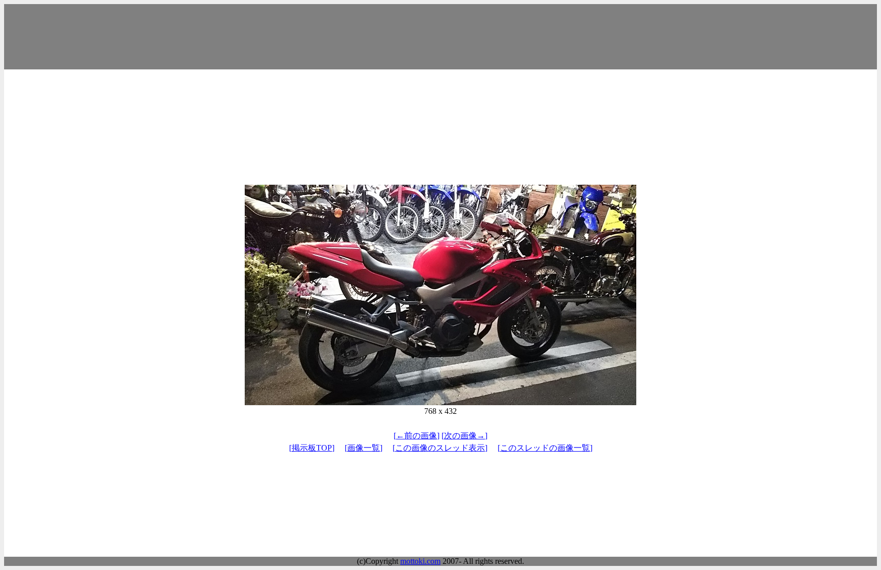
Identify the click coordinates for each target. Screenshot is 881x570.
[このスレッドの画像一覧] (545, 447)
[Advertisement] (440, 37)
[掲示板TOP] (311, 447)
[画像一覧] (363, 447)
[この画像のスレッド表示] (440, 447)
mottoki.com (420, 561)
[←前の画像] (416, 435)
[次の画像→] (464, 435)
